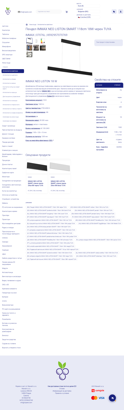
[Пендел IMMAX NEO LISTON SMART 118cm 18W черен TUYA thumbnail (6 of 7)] (43, 48)
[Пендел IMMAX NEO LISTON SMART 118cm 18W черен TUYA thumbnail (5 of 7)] (36, 48)
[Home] (27, 24)
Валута (79, 3)
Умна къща (32, 24)
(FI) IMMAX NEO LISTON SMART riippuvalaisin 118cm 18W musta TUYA (93, 217)
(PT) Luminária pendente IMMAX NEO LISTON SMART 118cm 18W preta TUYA (50, 243)
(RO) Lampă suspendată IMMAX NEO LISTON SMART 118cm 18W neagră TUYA (50, 246)
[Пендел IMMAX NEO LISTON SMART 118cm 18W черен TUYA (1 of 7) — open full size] (70, 57)
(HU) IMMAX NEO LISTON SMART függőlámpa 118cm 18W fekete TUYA (100, 223)
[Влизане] (120, 11)
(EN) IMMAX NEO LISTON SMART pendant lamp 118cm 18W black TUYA (92, 213)
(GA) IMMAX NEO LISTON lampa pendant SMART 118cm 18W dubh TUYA (49, 226)
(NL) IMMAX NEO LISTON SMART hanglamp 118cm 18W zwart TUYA (47, 213)
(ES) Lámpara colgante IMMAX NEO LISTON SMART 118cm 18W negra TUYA (50, 256)
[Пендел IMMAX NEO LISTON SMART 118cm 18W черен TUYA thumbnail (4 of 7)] (29, 48)
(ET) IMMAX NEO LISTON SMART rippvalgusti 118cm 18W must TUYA (47, 217)
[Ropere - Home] (8, 11)
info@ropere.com (26, 403)
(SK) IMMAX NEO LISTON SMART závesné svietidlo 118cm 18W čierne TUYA (49, 253)
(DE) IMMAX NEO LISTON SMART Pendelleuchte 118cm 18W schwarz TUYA (97, 220)
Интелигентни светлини (45, 24)
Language (80, 9)
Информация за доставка (62, 391)
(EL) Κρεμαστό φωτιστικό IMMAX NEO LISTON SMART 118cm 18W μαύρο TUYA (51, 223)
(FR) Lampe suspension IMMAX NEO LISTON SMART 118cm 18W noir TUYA (49, 220)
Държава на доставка (84, 14)
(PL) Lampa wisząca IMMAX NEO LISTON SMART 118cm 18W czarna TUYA (98, 240)
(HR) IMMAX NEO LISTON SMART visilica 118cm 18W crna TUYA (89, 207)
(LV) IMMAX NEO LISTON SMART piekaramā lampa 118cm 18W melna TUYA (49, 233)
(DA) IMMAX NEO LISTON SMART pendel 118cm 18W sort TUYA (93, 210)
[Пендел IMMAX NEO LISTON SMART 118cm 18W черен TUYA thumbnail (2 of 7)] (36, 41)
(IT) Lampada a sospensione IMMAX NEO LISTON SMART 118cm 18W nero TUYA (51, 230)
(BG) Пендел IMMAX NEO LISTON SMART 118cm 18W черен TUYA (47, 207)
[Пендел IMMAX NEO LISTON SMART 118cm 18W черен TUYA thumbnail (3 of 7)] (43, 41)
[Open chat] (112, 398)
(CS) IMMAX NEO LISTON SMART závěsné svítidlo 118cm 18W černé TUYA (49, 210)
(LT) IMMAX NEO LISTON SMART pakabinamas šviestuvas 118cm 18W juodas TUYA (52, 236)
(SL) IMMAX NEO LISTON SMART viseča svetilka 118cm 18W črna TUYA (97, 253)
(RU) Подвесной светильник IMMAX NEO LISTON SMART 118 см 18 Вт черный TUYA (52, 249)
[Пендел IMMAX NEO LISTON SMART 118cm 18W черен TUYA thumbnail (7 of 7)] (29, 54)
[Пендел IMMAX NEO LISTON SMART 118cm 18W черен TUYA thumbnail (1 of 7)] (29, 41)
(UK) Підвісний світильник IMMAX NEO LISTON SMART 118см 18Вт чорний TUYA (51, 259)
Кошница (113, 51)
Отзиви (62, 389)
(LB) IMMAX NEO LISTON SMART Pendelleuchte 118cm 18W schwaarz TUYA (49, 240)
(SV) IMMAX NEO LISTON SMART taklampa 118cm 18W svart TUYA (96, 256)
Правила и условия (62, 393)
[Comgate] (97, 393)
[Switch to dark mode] (114, 11)
